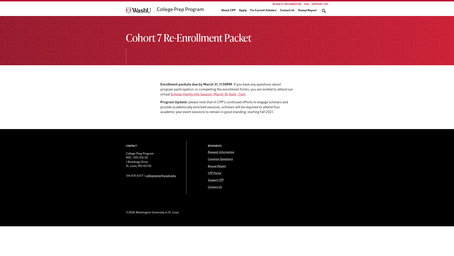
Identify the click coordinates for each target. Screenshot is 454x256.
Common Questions (220, 159)
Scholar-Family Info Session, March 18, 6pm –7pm (208, 94)
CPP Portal (214, 173)
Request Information (287, 4)
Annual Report (307, 10)
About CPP (228, 10)
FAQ (306, 4)
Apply (243, 10)
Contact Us (287, 10)
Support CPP (320, 4)
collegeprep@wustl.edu (161, 176)
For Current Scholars (263, 10)
